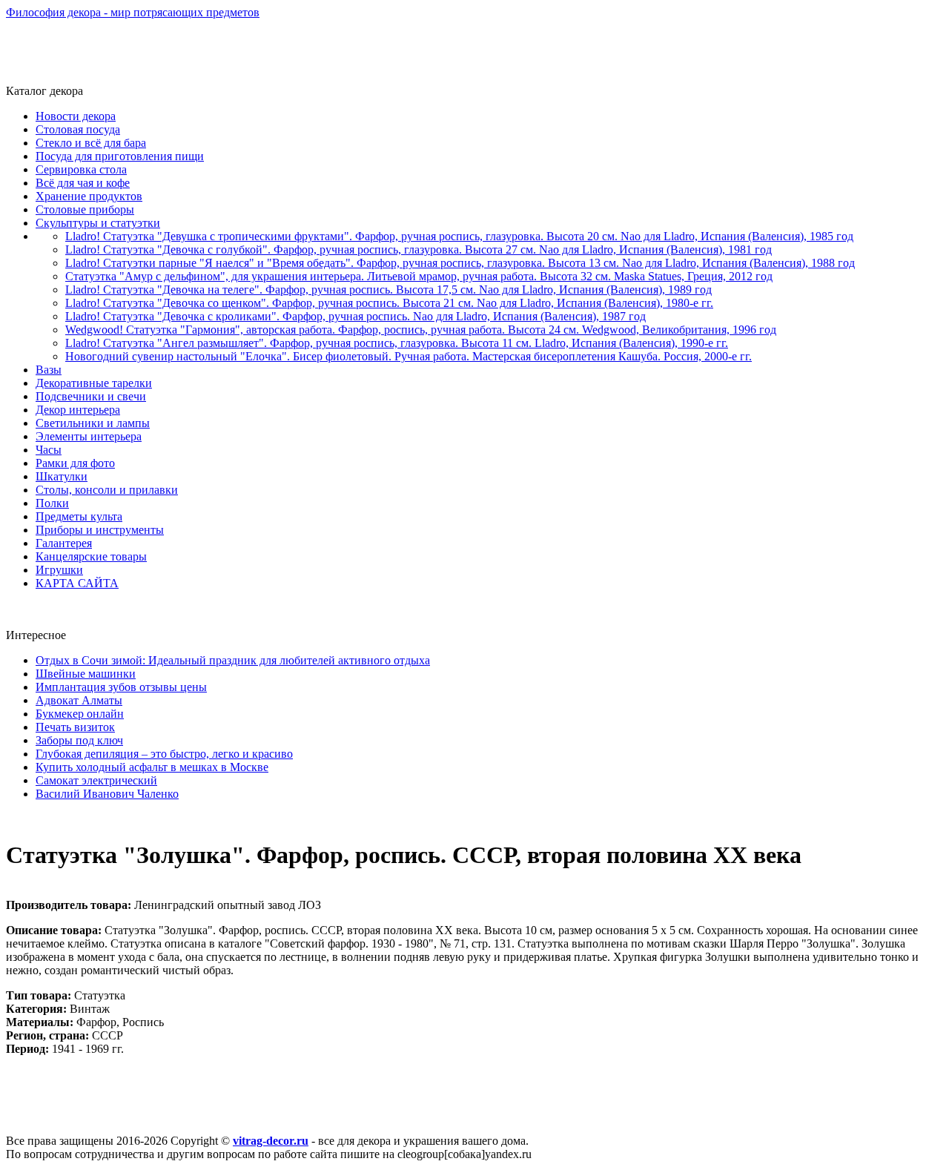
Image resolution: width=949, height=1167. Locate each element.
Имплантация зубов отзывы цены (121, 687)
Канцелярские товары (91, 556)
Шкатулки (61, 476)
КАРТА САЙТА (77, 583)
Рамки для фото (75, 463)
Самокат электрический (96, 780)
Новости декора (76, 116)
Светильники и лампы (93, 423)
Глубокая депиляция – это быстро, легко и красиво (164, 753)
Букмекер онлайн (80, 713)
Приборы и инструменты (100, 529)
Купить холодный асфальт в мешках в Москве (152, 767)
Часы (49, 449)
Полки (52, 503)
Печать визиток (75, 727)
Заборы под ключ (79, 740)
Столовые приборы (85, 209)
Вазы (49, 369)
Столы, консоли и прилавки (107, 489)
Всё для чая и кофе (83, 182)
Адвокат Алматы (79, 700)
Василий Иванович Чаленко (107, 793)
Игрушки (59, 569)
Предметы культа (79, 516)
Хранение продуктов (89, 196)
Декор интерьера (78, 409)
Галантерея (64, 543)
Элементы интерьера (89, 436)
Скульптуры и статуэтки (98, 222)
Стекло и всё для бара (91, 142)
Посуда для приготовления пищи (120, 156)
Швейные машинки (86, 673)
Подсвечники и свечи (91, 396)
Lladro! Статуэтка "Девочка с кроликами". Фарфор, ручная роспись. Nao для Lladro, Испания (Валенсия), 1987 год (355, 316)
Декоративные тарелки (94, 383)
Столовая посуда (78, 129)
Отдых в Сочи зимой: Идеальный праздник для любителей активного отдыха (233, 660)
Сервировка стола (81, 169)
